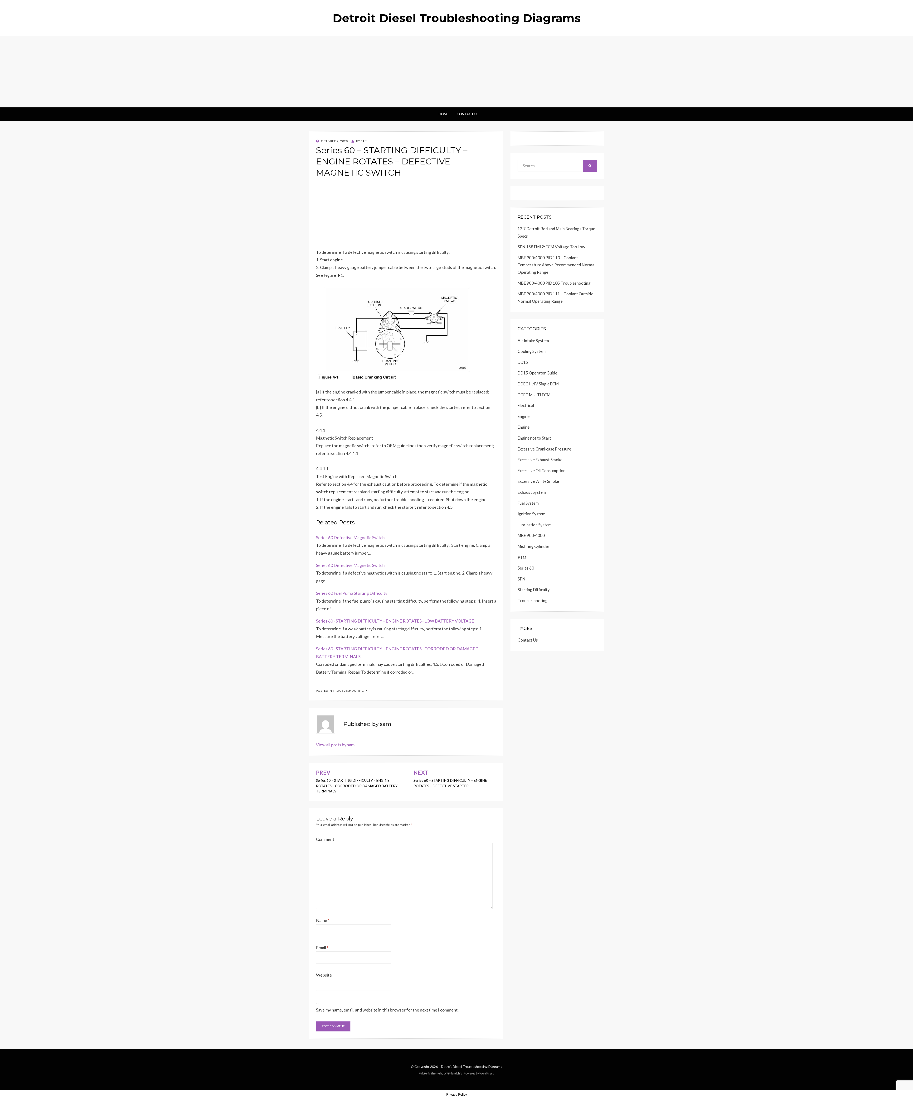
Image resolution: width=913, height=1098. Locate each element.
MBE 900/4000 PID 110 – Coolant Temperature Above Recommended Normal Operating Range (556, 265)
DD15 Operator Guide (537, 372)
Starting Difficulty (534, 589)
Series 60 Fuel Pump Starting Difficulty (351, 593)
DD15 (523, 362)
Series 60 (526, 568)
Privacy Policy (456, 1094)
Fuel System (528, 503)
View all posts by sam (335, 744)
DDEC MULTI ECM (534, 394)
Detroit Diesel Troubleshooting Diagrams (457, 18)
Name (323, 920)
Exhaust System (532, 492)
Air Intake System (533, 340)
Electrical (526, 405)
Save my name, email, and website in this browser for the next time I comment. (387, 1009)
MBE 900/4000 (531, 535)
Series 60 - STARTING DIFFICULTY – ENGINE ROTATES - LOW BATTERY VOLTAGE (395, 620)
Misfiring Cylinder (533, 546)
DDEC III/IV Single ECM (538, 383)
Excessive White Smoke (538, 481)
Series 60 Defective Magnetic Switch (350, 537)
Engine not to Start (534, 438)
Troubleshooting (348, 690)
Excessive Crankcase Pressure (544, 448)
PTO (522, 557)
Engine (523, 416)
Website (324, 975)
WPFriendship (453, 1073)
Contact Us (468, 114)
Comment (325, 839)
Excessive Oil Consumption (541, 470)
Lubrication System (535, 524)
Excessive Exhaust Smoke (540, 459)
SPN (521, 578)
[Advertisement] (456, 71)
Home (444, 114)
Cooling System (532, 351)
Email (322, 947)
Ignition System (531, 513)
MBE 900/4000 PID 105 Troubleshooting (554, 283)
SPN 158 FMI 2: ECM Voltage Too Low (551, 246)
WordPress (486, 1073)
